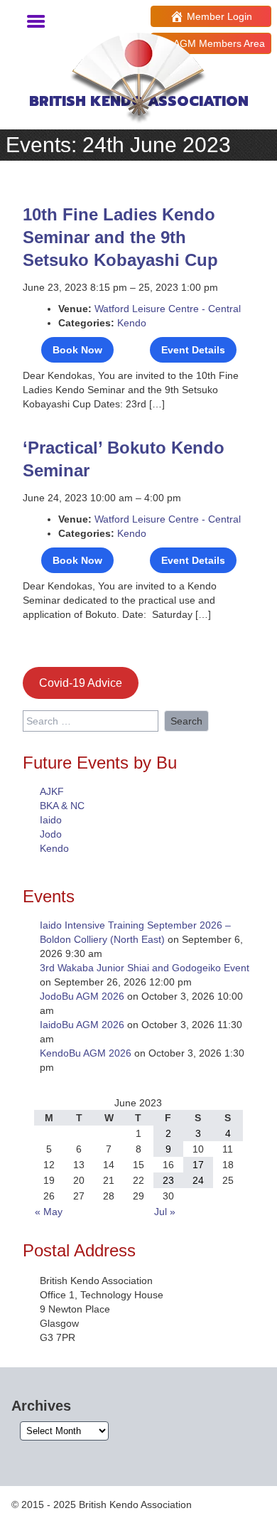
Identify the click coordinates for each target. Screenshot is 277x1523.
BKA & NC (62, 805)
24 (198, 1180)
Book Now (77, 350)
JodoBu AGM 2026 (82, 996)
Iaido (51, 819)
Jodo (51, 834)
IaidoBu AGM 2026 (82, 1024)
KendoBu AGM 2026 (85, 1053)
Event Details (193, 350)
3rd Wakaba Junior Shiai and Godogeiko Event (144, 967)
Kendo (131, 322)
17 (198, 1164)
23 (168, 1180)
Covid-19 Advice (80, 683)
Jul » (164, 1211)
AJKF (52, 791)
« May (49, 1211)
